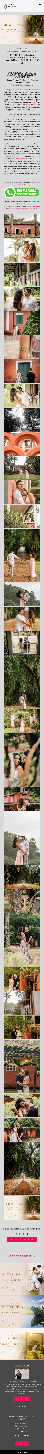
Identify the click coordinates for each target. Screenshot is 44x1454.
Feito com (22, 1452)
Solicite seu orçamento (22, 1239)
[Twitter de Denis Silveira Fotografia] (15, 1435)
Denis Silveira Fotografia (33, 206)
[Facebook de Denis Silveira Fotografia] (18, 1435)
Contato (22, 1443)
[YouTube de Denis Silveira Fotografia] (28, 1435)
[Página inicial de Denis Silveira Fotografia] (10, 6)
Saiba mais (22, 1399)
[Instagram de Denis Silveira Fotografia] (21, 1435)
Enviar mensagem (23, 1426)
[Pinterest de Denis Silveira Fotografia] (25, 1435)
